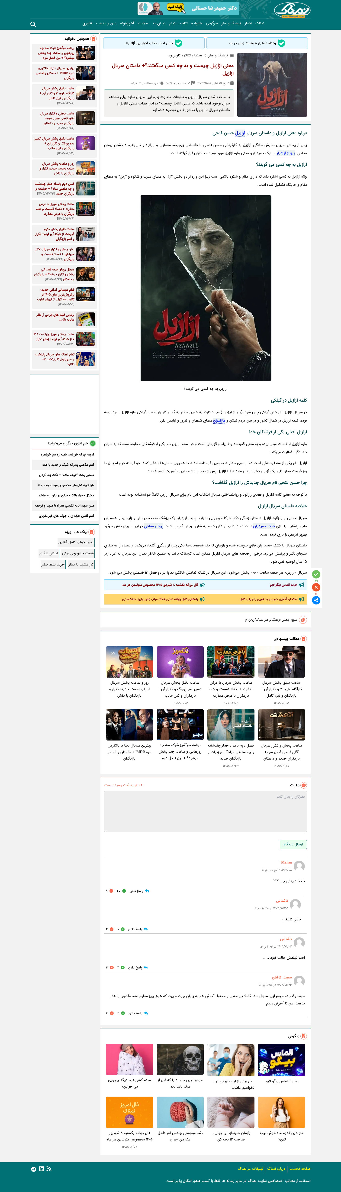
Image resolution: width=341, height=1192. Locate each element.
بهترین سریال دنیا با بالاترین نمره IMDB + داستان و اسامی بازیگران (129, 752)
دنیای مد (159, 23)
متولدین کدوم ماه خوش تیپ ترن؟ (281, 1136)
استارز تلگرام (48, 553)
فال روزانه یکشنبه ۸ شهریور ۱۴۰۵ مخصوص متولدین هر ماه (160, 584)
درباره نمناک (276, 1169)
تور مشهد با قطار (81, 564)
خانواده (196, 23)
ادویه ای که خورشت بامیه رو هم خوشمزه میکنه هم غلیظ (67, 454)
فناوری (87, 23)
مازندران (219, 420)
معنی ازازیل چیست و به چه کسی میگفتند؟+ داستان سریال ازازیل (173, 69)
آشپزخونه (127, 23)
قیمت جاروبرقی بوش (77, 553)
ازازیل (240, 133)
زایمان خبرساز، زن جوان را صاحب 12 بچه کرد (231, 1136)
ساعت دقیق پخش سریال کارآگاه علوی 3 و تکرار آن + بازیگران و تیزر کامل (281, 689)
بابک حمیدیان (264, 526)
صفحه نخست (300, 1169)
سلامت (143, 23)
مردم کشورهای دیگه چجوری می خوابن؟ (129, 1083)
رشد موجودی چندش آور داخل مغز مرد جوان (180, 1136)
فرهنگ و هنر (231, 23)
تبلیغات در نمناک (250, 1169)
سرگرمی (212, 23)
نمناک (259, 23)
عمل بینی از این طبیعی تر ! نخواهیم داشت (234, 1084)
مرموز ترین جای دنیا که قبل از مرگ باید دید (180, 1083)
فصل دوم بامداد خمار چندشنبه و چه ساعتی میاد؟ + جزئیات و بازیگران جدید (231, 752)
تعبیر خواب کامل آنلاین (75, 542)
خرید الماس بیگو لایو (283, 584)
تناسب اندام (178, 23)
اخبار (248, 23)
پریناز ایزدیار (286, 153)
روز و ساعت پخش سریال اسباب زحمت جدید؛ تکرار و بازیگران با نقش (129, 689)
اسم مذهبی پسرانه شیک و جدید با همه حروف (68, 464)
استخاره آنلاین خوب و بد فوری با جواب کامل (268, 599)
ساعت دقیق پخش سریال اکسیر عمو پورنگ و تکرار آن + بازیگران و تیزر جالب (180, 689)
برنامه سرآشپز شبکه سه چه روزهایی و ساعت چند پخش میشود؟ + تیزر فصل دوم (180, 751)
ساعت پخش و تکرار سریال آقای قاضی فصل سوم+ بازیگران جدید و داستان (281, 752)
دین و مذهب (106, 23)
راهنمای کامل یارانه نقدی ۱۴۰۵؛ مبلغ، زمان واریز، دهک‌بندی (160, 599)
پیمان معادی (154, 526)
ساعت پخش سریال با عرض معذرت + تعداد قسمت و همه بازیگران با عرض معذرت (231, 689)
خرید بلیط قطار (53, 564)
